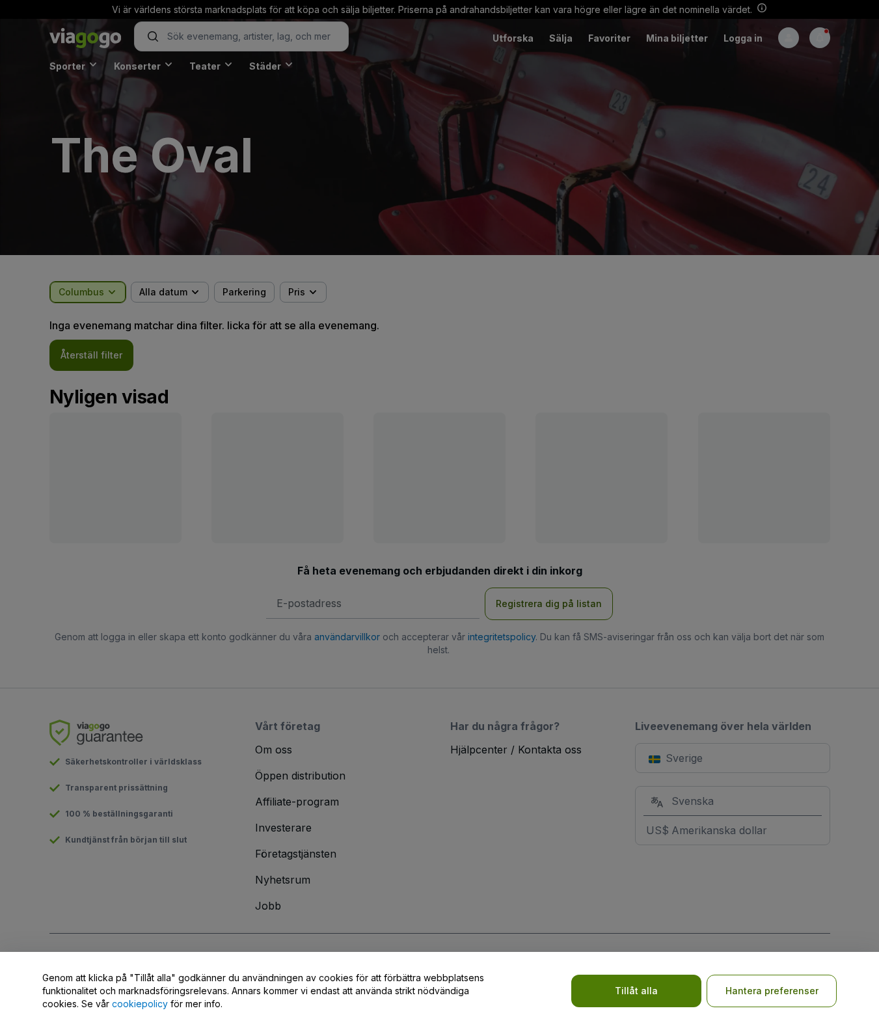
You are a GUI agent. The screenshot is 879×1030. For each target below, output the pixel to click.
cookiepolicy (140, 1003)
